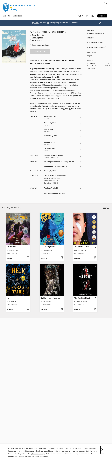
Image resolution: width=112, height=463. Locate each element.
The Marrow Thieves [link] (81, 247)
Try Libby (35, 23)
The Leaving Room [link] (48, 247)
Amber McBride (47, 250)
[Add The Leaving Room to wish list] (61, 257)
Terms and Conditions (46, 448)
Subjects (6, 16)
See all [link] (106, 208)
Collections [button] (18, 16)
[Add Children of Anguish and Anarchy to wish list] (61, 309)
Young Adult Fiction (95, 42)
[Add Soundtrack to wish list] (28, 257)
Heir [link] (8, 298)
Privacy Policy (64, 448)
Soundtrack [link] (11, 247)
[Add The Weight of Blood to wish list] (95, 309)
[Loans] (93, 16)
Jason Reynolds (38, 35)
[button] (83, 16)
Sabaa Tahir (12, 301)
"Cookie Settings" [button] (38, 454)
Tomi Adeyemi (47, 301)
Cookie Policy (43, 457)
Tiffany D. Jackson (81, 301)
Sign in (102, 16)
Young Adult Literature (97, 48)
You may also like (10, 207)
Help (105, 3)
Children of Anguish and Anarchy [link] (51, 298)
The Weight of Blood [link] (82, 298)
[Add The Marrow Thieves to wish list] (95, 257)
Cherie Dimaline (81, 250)
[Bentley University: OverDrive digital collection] (19, 7)
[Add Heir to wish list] (28, 309)
